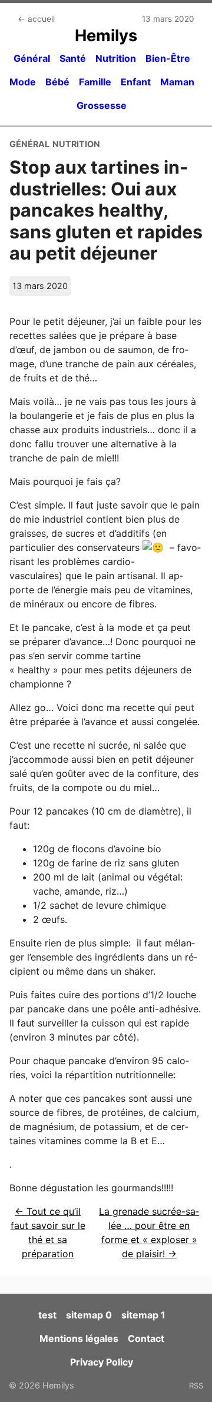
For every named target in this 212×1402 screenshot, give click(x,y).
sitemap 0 (89, 1315)
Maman (177, 82)
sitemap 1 (143, 1315)
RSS (196, 1385)
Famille (95, 82)
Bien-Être (167, 58)
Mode (22, 82)
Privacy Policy (101, 1362)
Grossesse (102, 105)
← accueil (36, 19)
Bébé (57, 82)
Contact (146, 1338)
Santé (72, 58)
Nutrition (115, 58)
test (47, 1315)
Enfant (136, 82)
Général (32, 58)
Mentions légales (78, 1338)
